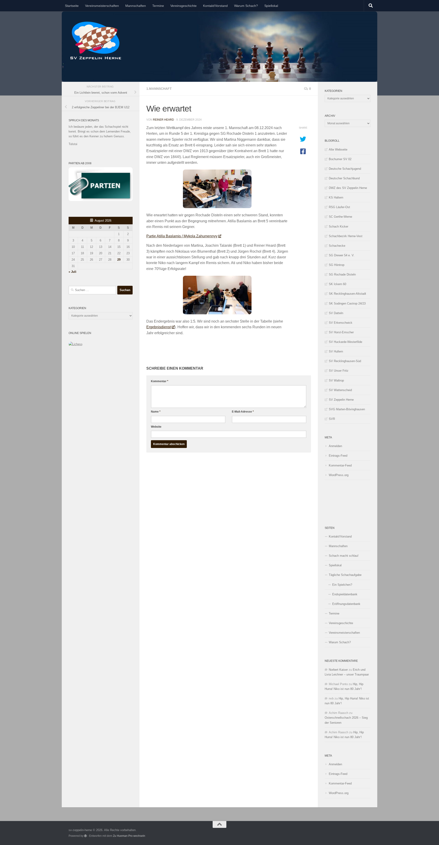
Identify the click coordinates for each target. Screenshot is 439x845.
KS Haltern (336, 197)
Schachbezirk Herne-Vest (345, 236)
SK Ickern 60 (337, 284)
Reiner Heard (163, 119)
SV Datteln (336, 313)
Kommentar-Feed (340, 465)
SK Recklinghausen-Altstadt (347, 293)
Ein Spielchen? (342, 584)
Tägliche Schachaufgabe (345, 575)
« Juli (72, 271)
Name (156, 411)
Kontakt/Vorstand (215, 6)
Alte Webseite (338, 149)
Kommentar (159, 381)
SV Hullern (336, 351)
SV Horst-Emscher (341, 332)
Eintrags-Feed (338, 455)
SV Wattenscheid (340, 390)
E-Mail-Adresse (243, 411)
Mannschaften (135, 6)
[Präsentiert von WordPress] (85, 835)
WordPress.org (338, 475)
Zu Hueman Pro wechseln (129, 835)
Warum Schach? (246, 6)
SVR (332, 419)
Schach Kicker (338, 226)
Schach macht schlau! (344, 555)
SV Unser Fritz (338, 370)
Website (156, 426)
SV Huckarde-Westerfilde (345, 342)
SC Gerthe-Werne (340, 216)
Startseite (72, 6)
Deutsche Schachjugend (345, 168)
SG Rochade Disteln (342, 274)
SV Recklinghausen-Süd (345, 361)
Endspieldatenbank (344, 594)
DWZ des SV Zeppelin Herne (348, 188)
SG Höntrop (336, 265)
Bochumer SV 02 (340, 159)
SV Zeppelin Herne (341, 399)
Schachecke (337, 245)
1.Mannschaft (159, 88)
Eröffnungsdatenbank (346, 604)
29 (118, 259)
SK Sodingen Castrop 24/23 (347, 303)
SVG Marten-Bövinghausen (347, 409)
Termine (158, 6)
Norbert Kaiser (338, 669)
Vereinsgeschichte (183, 6)
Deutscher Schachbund (344, 178)
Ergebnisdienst (158, 327)
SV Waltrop (336, 380)
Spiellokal (271, 6)
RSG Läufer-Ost (339, 207)
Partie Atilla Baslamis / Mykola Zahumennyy (181, 236)
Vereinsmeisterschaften (102, 6)
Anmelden (335, 446)
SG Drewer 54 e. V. (341, 255)
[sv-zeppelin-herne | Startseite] (96, 41)
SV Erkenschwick (340, 322)
